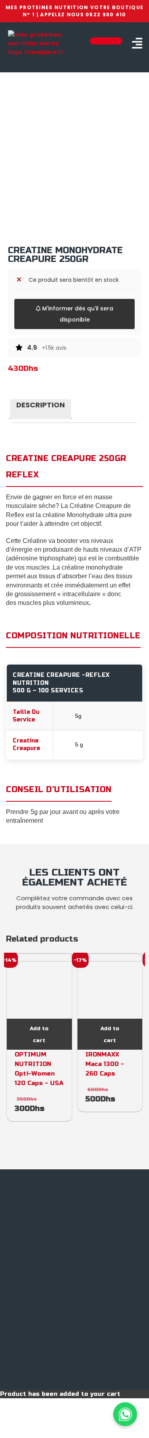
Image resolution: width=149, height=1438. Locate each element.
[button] (137, 43)
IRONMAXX (102, 1054)
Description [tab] (40, 405)
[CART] (106, 41)
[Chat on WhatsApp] (125, 1414)
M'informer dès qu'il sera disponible (77, 314)
